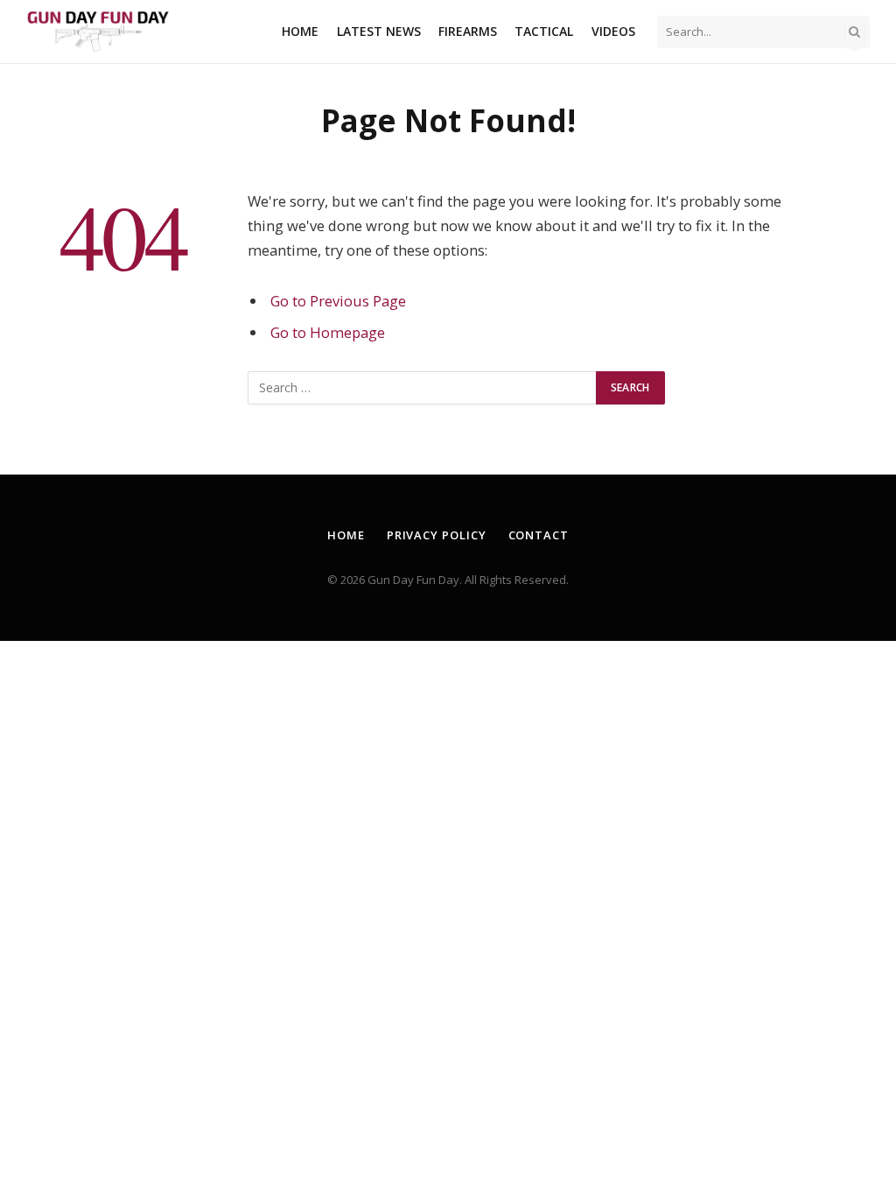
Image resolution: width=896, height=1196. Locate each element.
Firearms (467, 31)
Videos (613, 31)
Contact (538, 535)
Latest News (379, 31)
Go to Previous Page (338, 301)
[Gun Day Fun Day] (97, 32)
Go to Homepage (327, 332)
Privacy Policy (436, 535)
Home (300, 31)
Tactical (543, 31)
